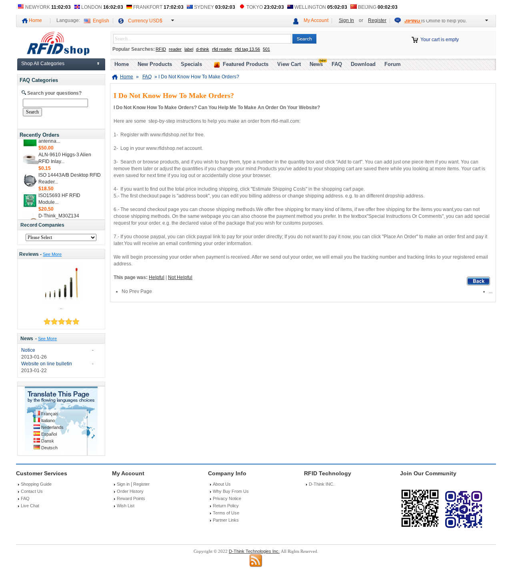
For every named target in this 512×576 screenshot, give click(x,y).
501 (266, 49)
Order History (130, 491)
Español (49, 434)
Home (35, 20)
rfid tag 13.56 (247, 49)
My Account (316, 20)
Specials (191, 64)
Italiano (48, 420)
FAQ (337, 64)
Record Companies (42, 225)
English (101, 21)
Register (377, 20)
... (490, 291)
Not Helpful (180, 277)
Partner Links (226, 520)
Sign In (346, 20)
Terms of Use (226, 512)
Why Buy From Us (231, 491)
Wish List (125, 505)
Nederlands (52, 427)
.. (61, 307)
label (188, 49)
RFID (161, 49)
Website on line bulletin (46, 364)
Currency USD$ (145, 21)
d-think (202, 49)
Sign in (123, 484)
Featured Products (245, 64)
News (26, 338)
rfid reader (222, 49)
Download (363, 64)
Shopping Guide (36, 484)
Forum (392, 64)
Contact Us (32, 491)
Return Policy (226, 505)
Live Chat (30, 505)
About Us (222, 484)
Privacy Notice (227, 498)
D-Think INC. (321, 484)
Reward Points (131, 498)
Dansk (47, 440)
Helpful (156, 277)
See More (52, 254)
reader (175, 49)
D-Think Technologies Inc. (254, 551)
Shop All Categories (42, 63)
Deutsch (49, 447)
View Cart (289, 64)
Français (49, 413)
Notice (28, 350)
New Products (155, 64)
